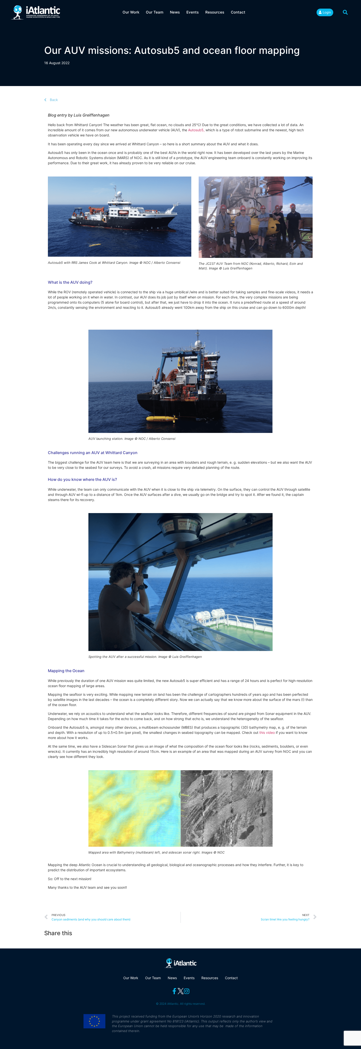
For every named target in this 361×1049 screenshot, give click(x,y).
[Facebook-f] (174, 991)
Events (192, 12)
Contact (238, 12)
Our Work (131, 12)
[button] (345, 12)
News (175, 12)
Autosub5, (196, 130)
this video (267, 732)
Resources (214, 12)
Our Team (154, 12)
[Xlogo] (181, 991)
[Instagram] (187, 991)
